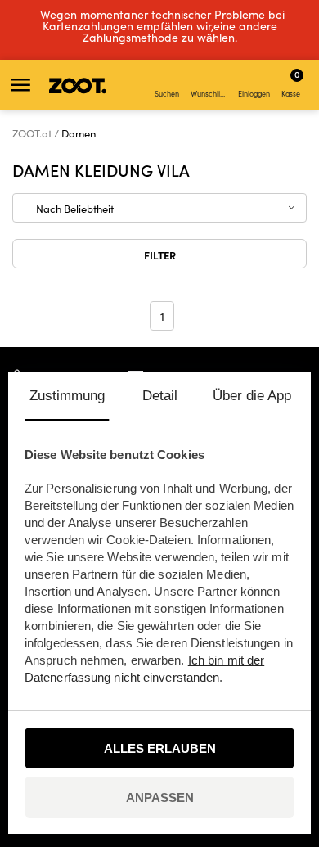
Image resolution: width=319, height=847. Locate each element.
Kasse (290, 82)
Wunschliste (210, 93)
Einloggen (254, 93)
